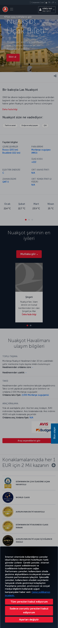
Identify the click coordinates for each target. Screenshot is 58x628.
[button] (29, 620)
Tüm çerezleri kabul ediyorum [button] (29, 601)
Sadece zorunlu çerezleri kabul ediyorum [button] (29, 610)
